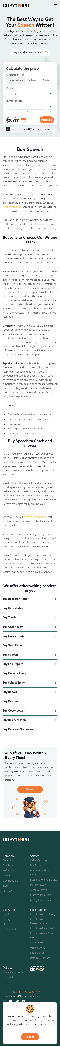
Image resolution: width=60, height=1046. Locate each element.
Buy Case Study (13, 626)
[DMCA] (37, 968)
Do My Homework (40, 900)
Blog (5, 886)
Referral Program (40, 958)
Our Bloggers (10, 881)
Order (30, 789)
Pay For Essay (38, 885)
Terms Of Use (10, 977)
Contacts (7, 876)
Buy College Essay (14, 673)
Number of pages (14, 101)
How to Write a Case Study (41, 935)
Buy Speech (10, 654)
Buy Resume (10, 701)
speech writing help (35, 517)
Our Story (8, 865)
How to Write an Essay (43, 914)
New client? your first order (32, 129)
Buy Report (10, 692)
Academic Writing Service (40, 872)
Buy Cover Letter (14, 710)
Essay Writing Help (40, 895)
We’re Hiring (10, 870)
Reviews (7, 891)
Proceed (46, 119)
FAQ (5, 924)
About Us (8, 860)
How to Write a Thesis (42, 928)
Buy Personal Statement (18, 729)
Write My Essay (38, 860)
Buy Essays (36, 865)
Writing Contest (38, 948)
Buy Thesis (9, 617)
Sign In (6, 914)
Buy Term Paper (13, 645)
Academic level (13, 75)
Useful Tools (36, 943)
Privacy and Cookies (14, 972)
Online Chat (9, 929)
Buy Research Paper (16, 598)
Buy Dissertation (13, 608)
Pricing (6, 919)
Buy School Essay (14, 682)
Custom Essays (38, 890)
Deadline (10, 88)
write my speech (12, 207)
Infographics (37, 953)
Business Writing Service (43, 880)
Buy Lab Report (13, 664)
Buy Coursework (13, 636)
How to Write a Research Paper (39, 921)
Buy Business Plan (14, 720)
